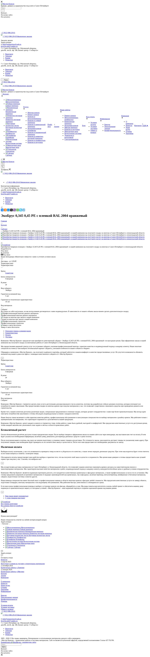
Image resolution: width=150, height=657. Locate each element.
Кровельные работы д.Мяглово (12, 572)
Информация (6, 591)
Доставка (8, 337)
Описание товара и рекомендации (18, 331)
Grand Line (9, 273)
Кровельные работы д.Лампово (12, 568)
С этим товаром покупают (15, 498)
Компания (4, 577)
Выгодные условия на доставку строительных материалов (23, 564)
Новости (4, 560)
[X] (11, 210)
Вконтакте (9, 54)
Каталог (4, 573)
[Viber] (14, 210)
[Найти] (3, 10)
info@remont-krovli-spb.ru (12, 44)
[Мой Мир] (8, 210)
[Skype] (20, 210)
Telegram (8, 56)
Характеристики (11, 333)
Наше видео (5, 585)
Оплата (8, 335)
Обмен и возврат (7, 609)
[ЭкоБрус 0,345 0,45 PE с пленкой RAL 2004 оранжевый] (73, 237)
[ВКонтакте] (2, 210)
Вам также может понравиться (16, 496)
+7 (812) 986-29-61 (8, 33)
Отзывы (4, 587)
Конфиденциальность (9, 599)
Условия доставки (7, 607)
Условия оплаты (7, 605)
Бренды (4, 595)
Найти (4, 647)
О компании (5, 581)
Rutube (7, 58)
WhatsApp (9, 60)
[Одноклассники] (5, 210)
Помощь (4, 601)
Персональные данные (9, 597)
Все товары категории (9, 504)
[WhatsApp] (17, 210)
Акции (3, 575)
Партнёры (4, 589)
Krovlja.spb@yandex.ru (9, 46)
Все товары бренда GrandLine (12, 506)
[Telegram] (23, 210)
